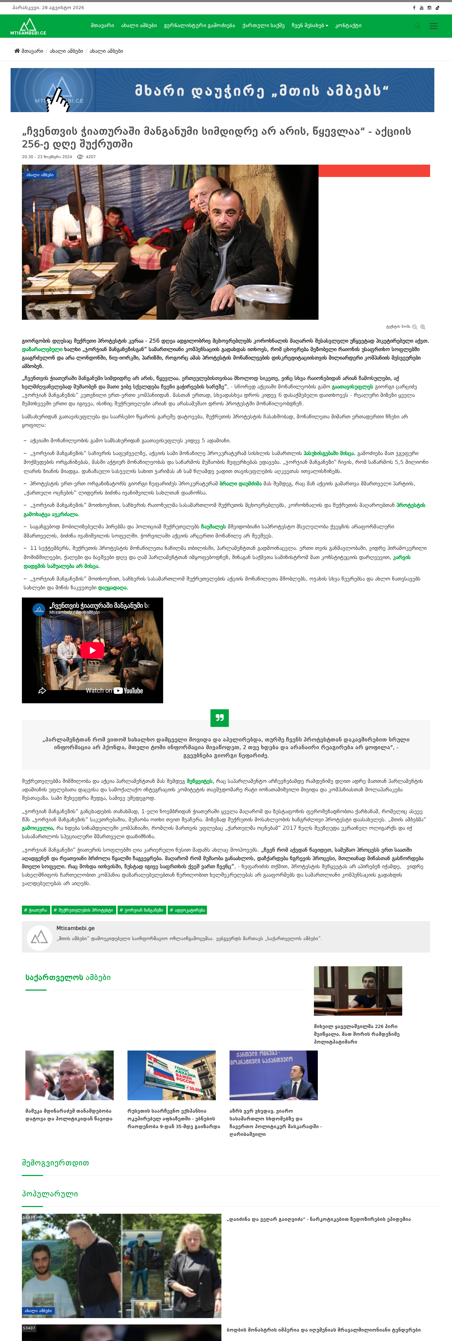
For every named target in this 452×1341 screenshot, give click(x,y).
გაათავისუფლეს (352, 386)
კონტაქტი (348, 25)
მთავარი (102, 25)
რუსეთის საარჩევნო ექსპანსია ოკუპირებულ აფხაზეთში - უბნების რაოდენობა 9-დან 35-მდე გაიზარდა (173, 1118)
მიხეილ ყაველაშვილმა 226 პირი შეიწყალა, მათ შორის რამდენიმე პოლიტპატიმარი (357, 1034)
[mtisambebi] (222, 88)
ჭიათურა (38, 910)
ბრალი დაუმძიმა (241, 483)
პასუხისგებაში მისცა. (330, 453)
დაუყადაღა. (113, 587)
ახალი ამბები (139, 25)
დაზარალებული (42, 349)
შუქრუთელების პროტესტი (85, 910)
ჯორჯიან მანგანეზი (144, 910)
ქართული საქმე (263, 25)
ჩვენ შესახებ (309, 25)
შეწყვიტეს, (200, 781)
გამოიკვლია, (38, 828)
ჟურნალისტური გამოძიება (199, 25)
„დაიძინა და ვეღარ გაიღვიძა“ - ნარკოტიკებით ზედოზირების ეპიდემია (319, 1219)
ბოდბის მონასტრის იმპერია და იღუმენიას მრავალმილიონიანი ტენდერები (324, 1330)
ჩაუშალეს (213, 526)
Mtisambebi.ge (75, 928)
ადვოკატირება (189, 910)
